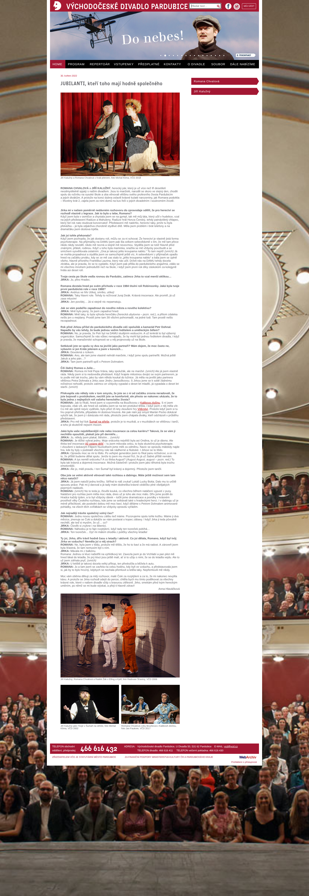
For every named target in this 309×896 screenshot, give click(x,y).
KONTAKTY (172, 64)
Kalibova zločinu (150, 402)
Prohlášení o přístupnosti (244, 762)
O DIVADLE (196, 64)
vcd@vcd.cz (231, 746)
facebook (228, 5)
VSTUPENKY (124, 64)
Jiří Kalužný (202, 91)
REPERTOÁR (100, 64)
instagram (237, 6)
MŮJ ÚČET (249, 6)
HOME (57, 64)
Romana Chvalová (206, 81)
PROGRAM (76, 64)
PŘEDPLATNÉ (149, 64)
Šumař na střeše (99, 421)
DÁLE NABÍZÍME (242, 64)
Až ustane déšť (94, 443)
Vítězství (142, 409)
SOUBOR (218, 64)
